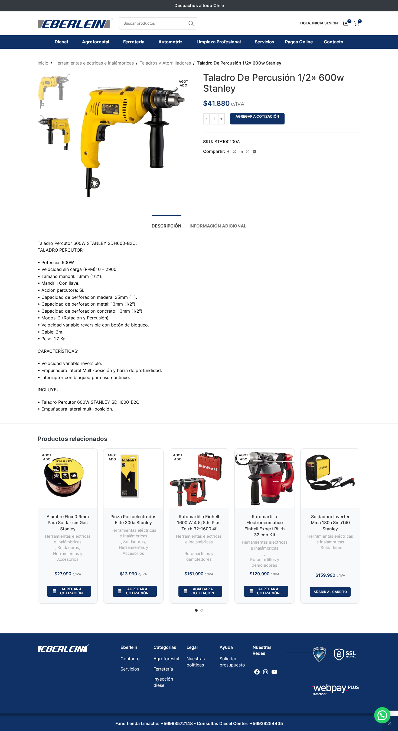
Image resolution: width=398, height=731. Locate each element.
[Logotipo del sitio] (75, 22)
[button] (382, 715)
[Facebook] (257, 672)
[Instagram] (265, 672)
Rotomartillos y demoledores (198, 556)
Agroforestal (166, 658)
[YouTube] (274, 672)
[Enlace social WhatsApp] (247, 151)
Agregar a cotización (257, 116)
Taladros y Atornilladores (165, 63)
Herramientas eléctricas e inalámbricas (94, 63)
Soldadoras (68, 547)
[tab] (166, 223)
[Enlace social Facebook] (228, 151)
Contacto (130, 658)
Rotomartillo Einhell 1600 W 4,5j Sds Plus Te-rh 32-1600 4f (199, 522)
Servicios (129, 669)
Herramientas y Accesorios (67, 556)
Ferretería (163, 669)
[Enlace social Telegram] (254, 151)
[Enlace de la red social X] (234, 151)
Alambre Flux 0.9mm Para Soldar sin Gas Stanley (68, 522)
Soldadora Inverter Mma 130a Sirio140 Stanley (330, 522)
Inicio (43, 63)
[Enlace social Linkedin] (241, 151)
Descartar (390, 723)
